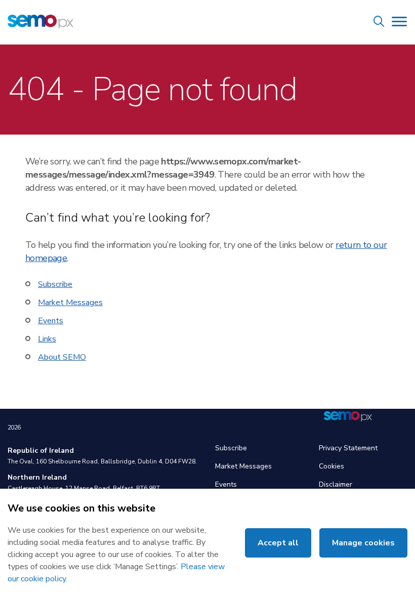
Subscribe (55, 284)
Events (50, 320)
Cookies (331, 466)
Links (47, 339)
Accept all (278, 542)
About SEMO (62, 357)
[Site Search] (379, 23)
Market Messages (70, 302)
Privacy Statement (348, 448)
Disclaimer (335, 484)
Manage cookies (363, 542)
